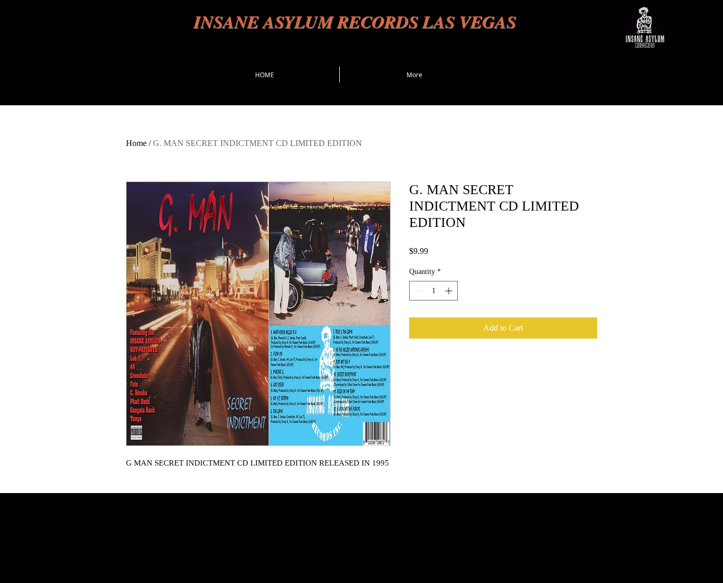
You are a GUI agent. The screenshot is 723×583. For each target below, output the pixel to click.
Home (136, 143)
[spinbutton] (433, 290)
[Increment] (449, 290)
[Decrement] (417, 290)
